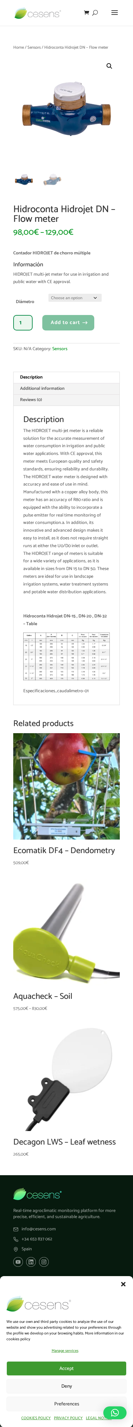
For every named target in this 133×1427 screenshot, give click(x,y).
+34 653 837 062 (37, 1239)
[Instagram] (44, 1262)
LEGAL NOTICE (99, 1418)
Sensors (34, 47)
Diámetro (25, 302)
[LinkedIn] (31, 1262)
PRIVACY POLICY (68, 1418)
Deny (66, 1386)
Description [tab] (31, 377)
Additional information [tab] (42, 388)
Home (18, 47)
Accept (66, 1368)
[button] (123, 1284)
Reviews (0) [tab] (31, 400)
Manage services (65, 1351)
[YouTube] (18, 1262)
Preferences (66, 1404)
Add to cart (65, 322)
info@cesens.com (39, 1229)
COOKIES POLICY (36, 1418)
